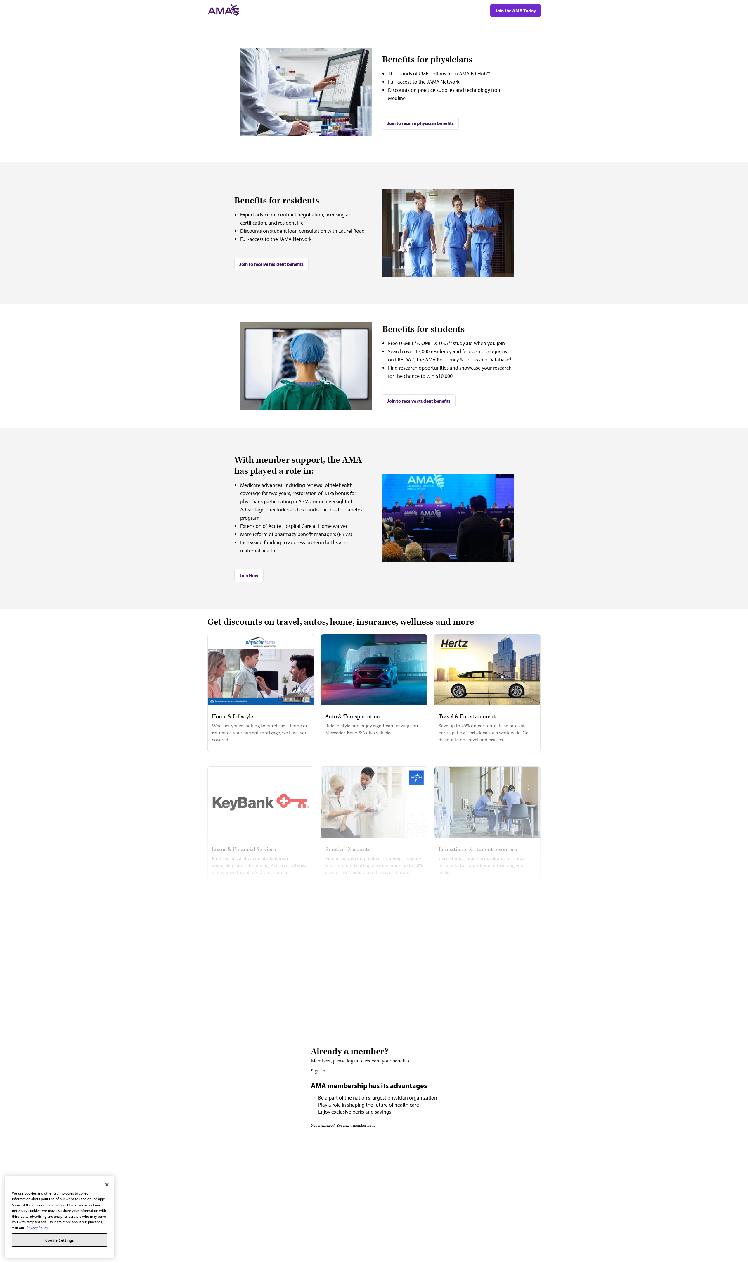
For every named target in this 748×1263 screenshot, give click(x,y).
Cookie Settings (59, 1240)
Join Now (249, 575)
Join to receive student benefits (419, 401)
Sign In (318, 1071)
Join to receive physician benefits (420, 123)
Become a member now (355, 1125)
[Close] (107, 1184)
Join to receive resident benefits (271, 264)
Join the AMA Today (515, 10)
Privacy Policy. (38, 1227)
